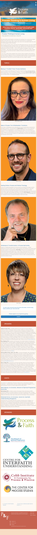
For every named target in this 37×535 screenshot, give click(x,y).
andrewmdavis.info (31, 339)
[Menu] (36, 2)
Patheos (12, 350)
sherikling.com (27, 372)
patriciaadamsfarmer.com (9, 360)
